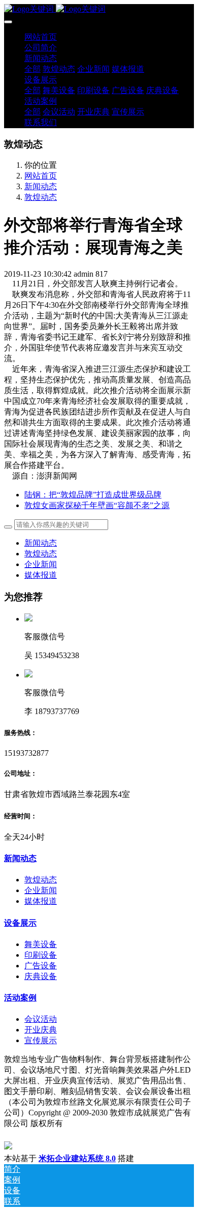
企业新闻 (40, 564)
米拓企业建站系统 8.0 (77, 1158)
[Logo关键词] (99, 9)
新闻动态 (40, 186)
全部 (32, 69)
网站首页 (40, 37)
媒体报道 (40, 575)
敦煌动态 (40, 197)
